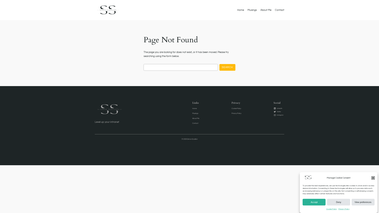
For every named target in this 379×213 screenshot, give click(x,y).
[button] (373, 177)
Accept (314, 202)
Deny (338, 202)
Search (227, 67)
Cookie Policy (331, 209)
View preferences (363, 202)
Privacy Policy (344, 209)
